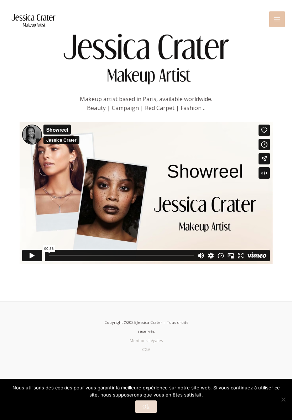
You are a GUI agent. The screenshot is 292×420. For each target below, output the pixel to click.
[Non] (283, 399)
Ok (146, 406)
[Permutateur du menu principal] (277, 19)
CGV (146, 349)
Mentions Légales (146, 340)
